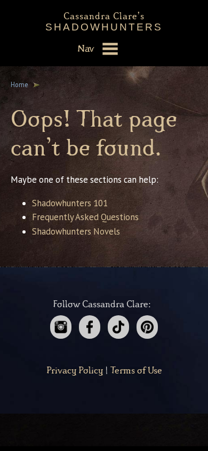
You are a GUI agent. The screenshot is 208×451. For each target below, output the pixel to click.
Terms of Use (136, 371)
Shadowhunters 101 (70, 203)
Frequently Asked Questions (85, 217)
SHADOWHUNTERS (104, 20)
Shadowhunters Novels (76, 231)
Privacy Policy (74, 371)
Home (19, 84)
